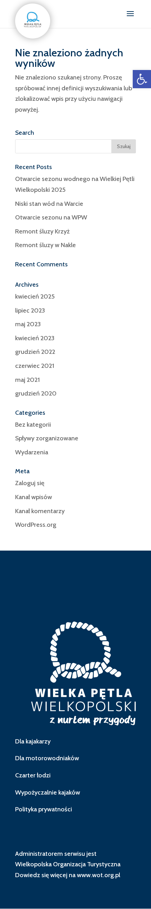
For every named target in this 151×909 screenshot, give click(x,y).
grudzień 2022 (35, 352)
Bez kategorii (33, 424)
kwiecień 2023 (34, 338)
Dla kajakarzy (33, 741)
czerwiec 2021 (34, 366)
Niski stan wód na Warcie (49, 204)
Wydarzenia (31, 452)
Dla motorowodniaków (47, 758)
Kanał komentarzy (40, 511)
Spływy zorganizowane (46, 438)
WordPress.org (35, 525)
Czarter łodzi (33, 775)
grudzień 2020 (36, 393)
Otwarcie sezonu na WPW (51, 217)
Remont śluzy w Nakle (45, 245)
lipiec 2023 (30, 310)
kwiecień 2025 (35, 296)
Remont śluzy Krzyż (42, 231)
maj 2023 (28, 324)
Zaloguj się (29, 483)
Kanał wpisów (33, 497)
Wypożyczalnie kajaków (47, 792)
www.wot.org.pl (98, 875)
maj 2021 (27, 380)
